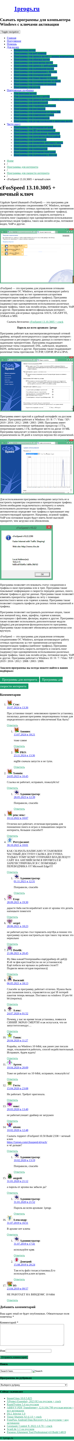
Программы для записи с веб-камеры (35, 65)
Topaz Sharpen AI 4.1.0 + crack (24, 1416)
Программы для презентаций (31, 102)
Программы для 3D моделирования (34, 130)
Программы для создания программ (35, 151)
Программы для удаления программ (35, 105)
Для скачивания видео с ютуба (32, 96)
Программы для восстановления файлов (37, 145)
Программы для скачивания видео (34, 68)
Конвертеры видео (25, 50)
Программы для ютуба (27, 87)
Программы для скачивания (30, 139)
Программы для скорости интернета (28, 173)
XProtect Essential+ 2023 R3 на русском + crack (34, 1401)
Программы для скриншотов (30, 148)
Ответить (12, 725)
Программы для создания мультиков (35, 84)
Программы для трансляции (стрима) (35, 77)
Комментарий (9, 1322)
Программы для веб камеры (30, 53)
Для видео (13, 47)
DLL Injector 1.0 (16, 1413)
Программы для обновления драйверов (37, 133)
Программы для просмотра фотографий (37, 136)
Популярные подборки (20, 90)
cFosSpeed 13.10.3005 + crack (46, 321)
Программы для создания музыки (33, 127)
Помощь (12, 44)
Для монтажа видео (25, 93)
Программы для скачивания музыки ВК (37, 111)
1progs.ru (27, 8)
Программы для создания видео (32, 74)
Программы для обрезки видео (32, 59)
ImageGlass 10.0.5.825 (19, 1398)
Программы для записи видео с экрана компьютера (44, 56)
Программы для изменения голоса (34, 114)
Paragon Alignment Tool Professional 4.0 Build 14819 (36, 1432)
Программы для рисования (29, 108)
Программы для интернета (22, 166)
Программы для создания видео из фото (37, 81)
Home (10, 160)
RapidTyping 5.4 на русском (23, 1404)
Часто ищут (13, 124)
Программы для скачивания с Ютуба (35, 71)
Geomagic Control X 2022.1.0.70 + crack (29, 1426)
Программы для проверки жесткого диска (38, 142)
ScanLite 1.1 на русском (20, 1429)
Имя (2, 1350)
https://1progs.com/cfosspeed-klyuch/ (27, 1142)
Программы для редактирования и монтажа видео (43, 121)
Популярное (14, 41)
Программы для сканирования (32, 118)
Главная (11, 37)
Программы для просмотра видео (33, 62)
